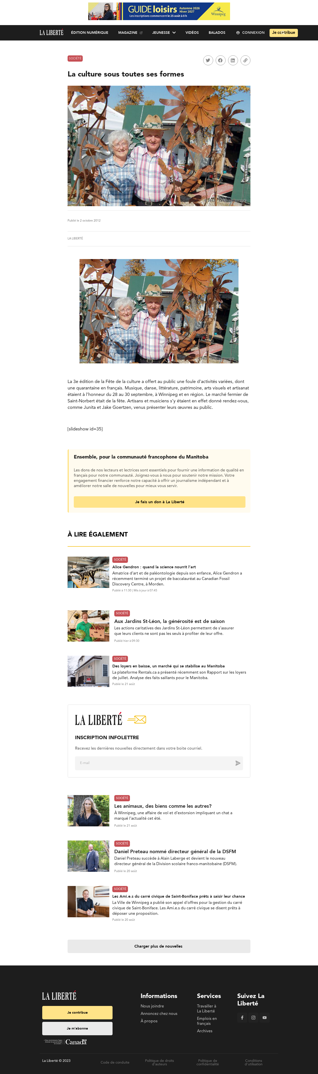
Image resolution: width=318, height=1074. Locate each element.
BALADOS (217, 32)
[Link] (245, 60)
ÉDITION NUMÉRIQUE (89, 32)
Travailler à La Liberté (206, 1008)
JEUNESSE (161, 32)
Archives (204, 1031)
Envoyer (234, 763)
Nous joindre (152, 1006)
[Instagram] (253, 1021)
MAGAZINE (127, 32)
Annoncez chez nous (159, 1014)
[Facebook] (242, 1021)
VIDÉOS (192, 32)
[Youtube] (265, 1021)
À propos (149, 1021)
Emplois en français (207, 1021)
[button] (208, 60)
